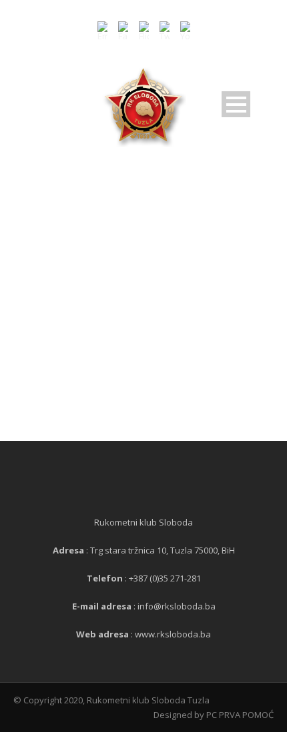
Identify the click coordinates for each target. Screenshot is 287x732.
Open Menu (236, 104)
